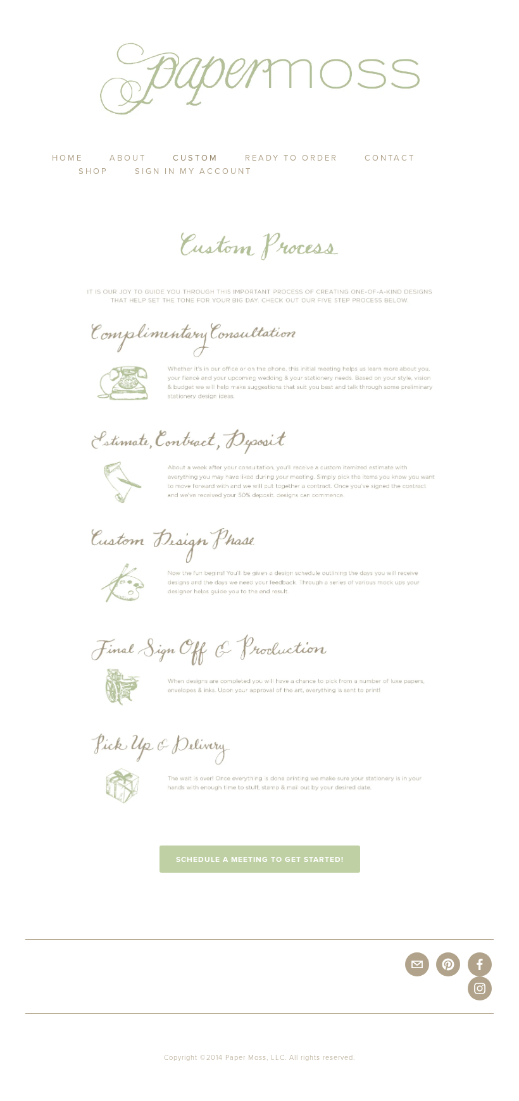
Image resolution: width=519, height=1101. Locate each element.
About (127, 157)
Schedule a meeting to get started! (260, 859)
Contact (390, 157)
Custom (195, 157)
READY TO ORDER (291, 157)
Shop (93, 170)
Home (67, 157)
